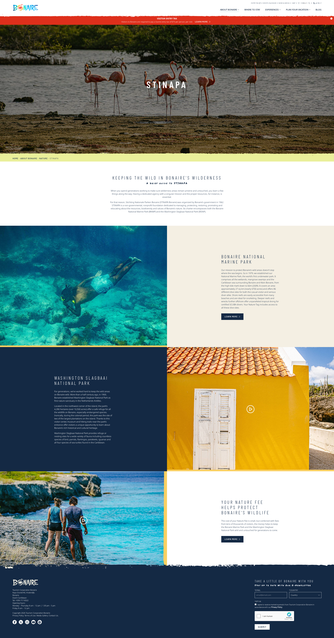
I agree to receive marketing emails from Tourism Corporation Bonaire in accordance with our (284, 605)
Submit (262, 627)
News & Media (284, 3)
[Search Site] (309, 3)
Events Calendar (269, 3)
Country (293, 590)
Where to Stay (252, 9)
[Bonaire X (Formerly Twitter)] (15, 622)
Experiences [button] (272, 9)
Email (258, 590)
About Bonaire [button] (228, 9)
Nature (43, 158)
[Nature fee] (83, 520)
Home (15, 158)
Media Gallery (42, 615)
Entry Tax (254, 3)
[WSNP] (250, 409)
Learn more (231, 316)
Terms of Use (30, 615)
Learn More (201, 22)
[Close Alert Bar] (331, 18)
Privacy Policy (18, 615)
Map (293, 3)
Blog (318, 9)
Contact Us (53, 615)
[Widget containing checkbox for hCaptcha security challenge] (274, 616)
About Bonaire (28, 158)
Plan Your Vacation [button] (297, 9)
